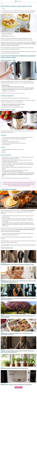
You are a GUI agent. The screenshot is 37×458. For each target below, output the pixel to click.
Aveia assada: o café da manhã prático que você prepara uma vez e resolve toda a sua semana (17, 334)
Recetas (2, 332)
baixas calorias (11, 107)
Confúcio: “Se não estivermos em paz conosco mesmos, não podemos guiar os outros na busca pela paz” (17, 351)
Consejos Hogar (4, 263)
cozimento (20, 82)
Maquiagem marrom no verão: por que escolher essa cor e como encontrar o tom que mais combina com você (18, 281)
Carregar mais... (18, 387)
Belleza (2, 279)
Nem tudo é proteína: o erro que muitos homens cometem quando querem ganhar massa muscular (18, 299)
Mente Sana (3, 349)
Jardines (2, 314)
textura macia (12, 240)
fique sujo (14, 211)
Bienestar (2, 297)
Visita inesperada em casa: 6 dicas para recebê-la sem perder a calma (17, 264)
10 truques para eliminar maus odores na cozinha (15, 93)
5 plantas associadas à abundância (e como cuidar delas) (14, 368)
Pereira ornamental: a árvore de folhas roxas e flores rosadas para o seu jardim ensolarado (18, 316)
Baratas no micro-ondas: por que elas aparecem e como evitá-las (16, 384)
